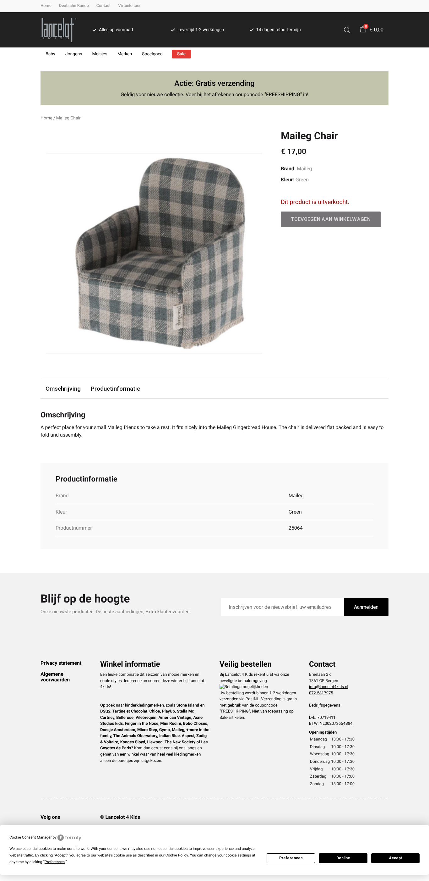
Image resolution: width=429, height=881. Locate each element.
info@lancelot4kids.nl (328, 687)
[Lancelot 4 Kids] (59, 30)
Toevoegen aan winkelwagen (331, 219)
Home (46, 5)
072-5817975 (321, 693)
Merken (124, 54)
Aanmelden (366, 607)
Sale (181, 54)
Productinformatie (115, 388)
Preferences (291, 858)
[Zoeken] (347, 30)
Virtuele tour (129, 5)
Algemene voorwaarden (55, 677)
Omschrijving (63, 388)
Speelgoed (152, 54)
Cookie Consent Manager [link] (30, 837)
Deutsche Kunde (74, 5)
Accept (395, 858)
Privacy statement (61, 663)
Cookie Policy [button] (177, 855)
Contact (103, 5)
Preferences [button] (55, 862)
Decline (343, 858)
